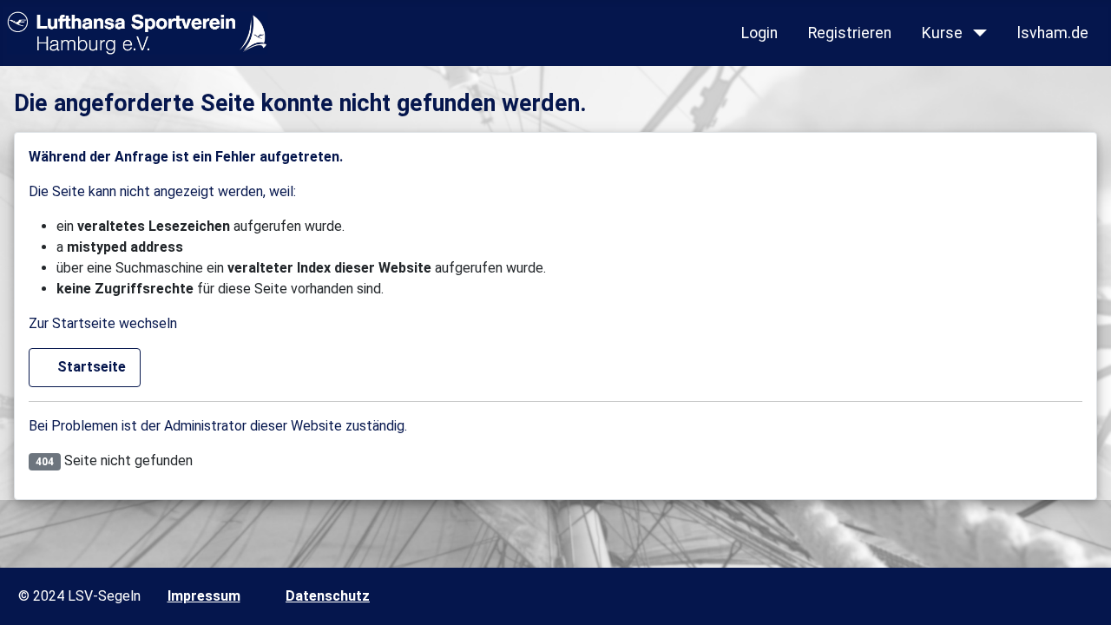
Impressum (204, 596)
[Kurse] (976, 33)
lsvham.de (1052, 33)
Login (759, 33)
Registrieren (849, 33)
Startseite (90, 367)
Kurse (942, 33)
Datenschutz (328, 596)
